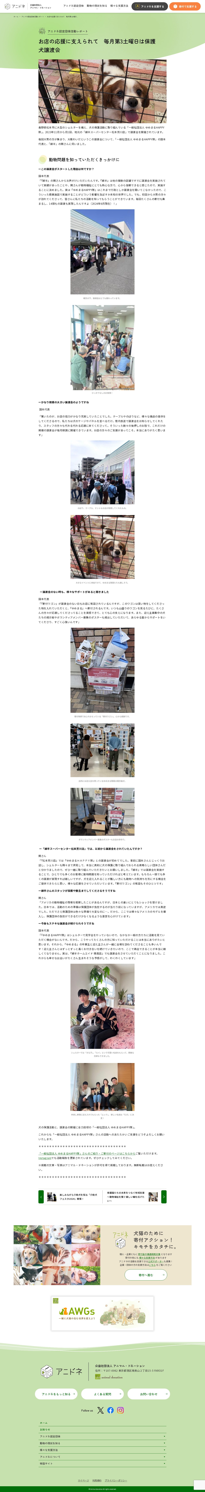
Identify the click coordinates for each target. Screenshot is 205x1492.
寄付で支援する (188, 6)
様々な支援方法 (147, 1257)
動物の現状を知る (50, 1443)
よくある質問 (102, 1394)
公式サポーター (156, 1261)
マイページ (83, 1480)
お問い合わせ (148, 1394)
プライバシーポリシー (116, 1480)
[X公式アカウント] (100, 1410)
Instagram (44, 1158)
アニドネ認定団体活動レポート (32, 16)
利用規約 (96, 1480)
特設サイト (46, 1463)
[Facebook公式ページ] (110, 1410)
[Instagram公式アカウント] (120, 1410)
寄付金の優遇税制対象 (149, 1254)
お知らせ (45, 1429)
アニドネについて (50, 1457)
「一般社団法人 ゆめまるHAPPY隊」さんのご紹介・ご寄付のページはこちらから (86, 1153)
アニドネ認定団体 (50, 1436)
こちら (152, 1264)
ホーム (16, 16)
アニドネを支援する (152, 6)
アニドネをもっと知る (56, 1394)
